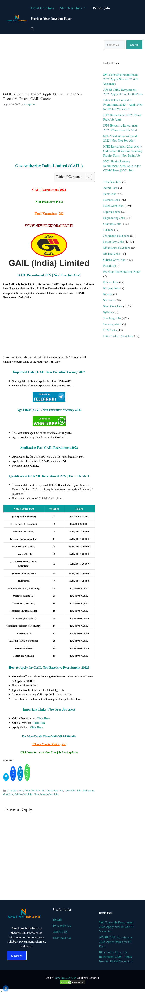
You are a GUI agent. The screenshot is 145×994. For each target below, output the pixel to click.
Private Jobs (101, 8)
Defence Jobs (111, 200)
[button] (32, 29)
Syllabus (108, 312)
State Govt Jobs (71, 8)
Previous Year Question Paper (51, 18)
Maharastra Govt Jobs (116, 248)
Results (107, 294)
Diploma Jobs (111, 212)
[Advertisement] (49, 62)
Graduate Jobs (112, 224)
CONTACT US (62, 938)
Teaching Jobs (112, 318)
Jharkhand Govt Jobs (52, 790)
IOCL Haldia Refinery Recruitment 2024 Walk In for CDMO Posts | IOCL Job (122, 165)
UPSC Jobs (110, 330)
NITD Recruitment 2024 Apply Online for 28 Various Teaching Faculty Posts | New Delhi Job (122, 150)
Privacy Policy (62, 926)
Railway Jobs (111, 288)
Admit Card (110, 188)
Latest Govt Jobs (42, 8)
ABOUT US (60, 932)
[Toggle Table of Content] (87, 177)
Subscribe (16, 956)
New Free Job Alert (65, 977)
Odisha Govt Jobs (24, 794)
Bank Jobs (109, 194)
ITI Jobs (108, 230)
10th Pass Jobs (112, 182)
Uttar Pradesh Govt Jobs (46, 794)
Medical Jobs (111, 254)
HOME (57, 920)
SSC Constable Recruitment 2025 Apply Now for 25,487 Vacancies (120, 79)
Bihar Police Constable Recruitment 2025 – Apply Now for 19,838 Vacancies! (123, 104)
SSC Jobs (109, 300)
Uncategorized (112, 324)
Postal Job (109, 266)
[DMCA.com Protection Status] (72, 984)
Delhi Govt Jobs (32, 790)
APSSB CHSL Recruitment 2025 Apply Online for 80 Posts (115, 941)
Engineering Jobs (114, 218)
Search (134, 45)
